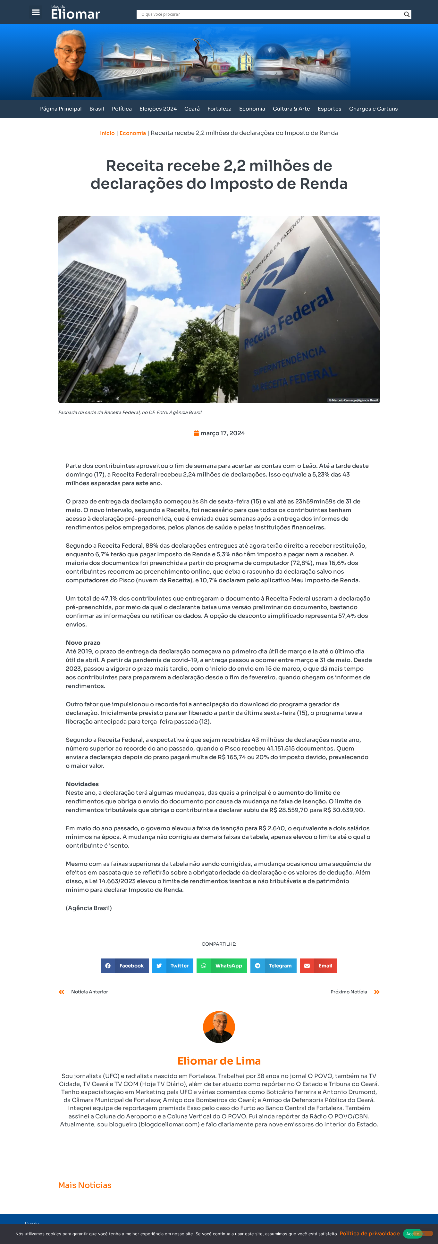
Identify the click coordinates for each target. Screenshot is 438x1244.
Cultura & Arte (291, 108)
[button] (35, 12)
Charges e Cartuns (373, 108)
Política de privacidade (370, 1233)
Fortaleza (219, 108)
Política (122, 108)
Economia (252, 108)
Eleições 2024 (158, 108)
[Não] (423, 1233)
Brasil (96, 108)
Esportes (329, 108)
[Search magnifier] (406, 14)
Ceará (192, 108)
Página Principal (61, 108)
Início (107, 133)
